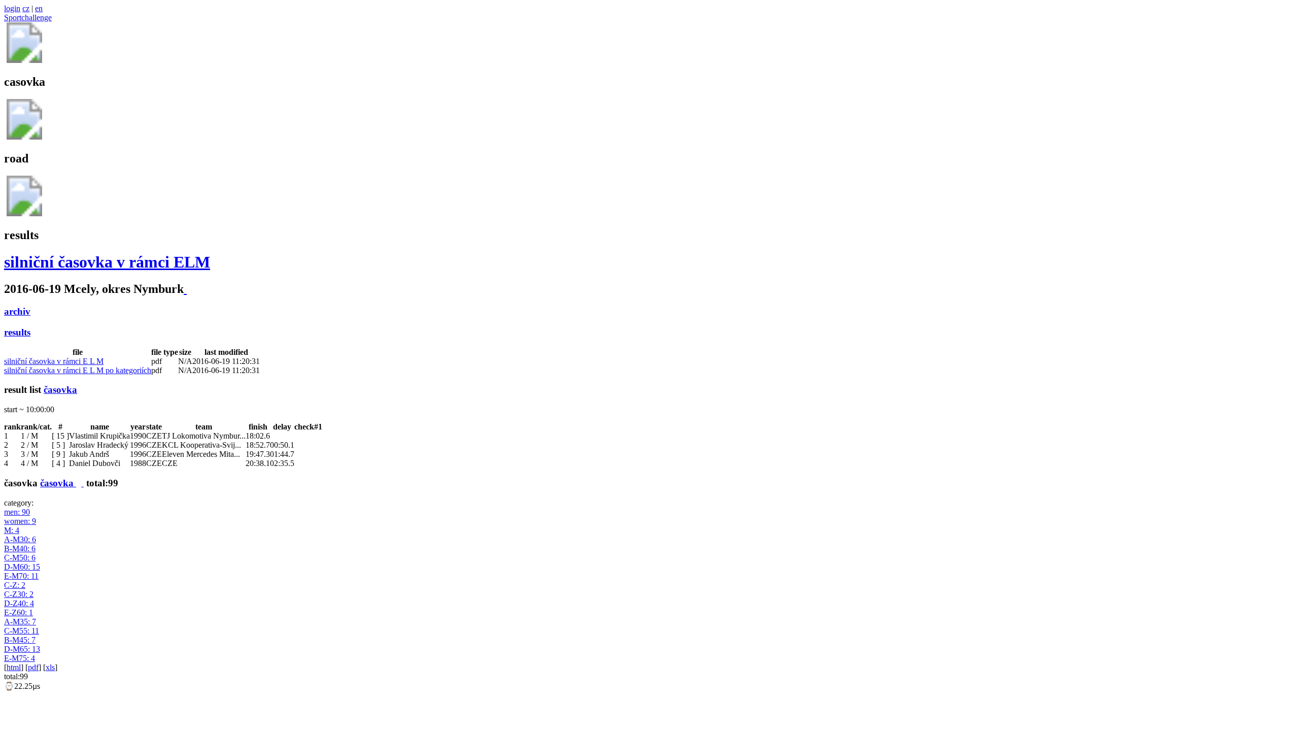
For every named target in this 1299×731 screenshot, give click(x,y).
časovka (60, 389)
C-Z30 (18, 594)
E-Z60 (18, 612)
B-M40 (20, 548)
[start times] (82, 483)
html (14, 667)
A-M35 (20, 621)
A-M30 (20, 539)
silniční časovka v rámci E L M (54, 361)
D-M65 (22, 649)
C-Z (14, 585)
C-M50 (20, 557)
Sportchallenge (28, 17)
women (20, 521)
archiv (17, 311)
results (17, 332)
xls (50, 667)
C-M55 (21, 630)
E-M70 (21, 576)
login (12, 8)
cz (25, 8)
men (17, 512)
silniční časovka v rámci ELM (107, 262)
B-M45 (20, 640)
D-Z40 (19, 603)
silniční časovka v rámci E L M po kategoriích (77, 370)
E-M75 (19, 658)
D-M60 (22, 566)
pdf (33, 667)
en (39, 8)
